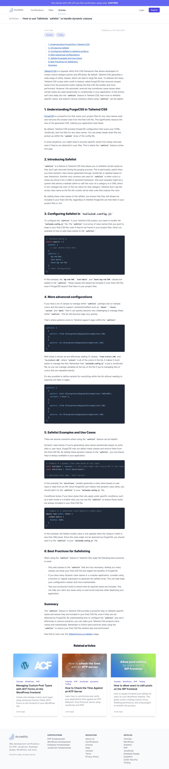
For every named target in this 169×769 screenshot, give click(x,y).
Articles (62, 10)
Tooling (60, 35)
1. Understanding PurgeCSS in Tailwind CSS (68, 44)
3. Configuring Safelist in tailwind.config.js (68, 51)
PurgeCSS (49, 116)
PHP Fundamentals (56, 739)
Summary (52, 65)
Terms (88, 753)
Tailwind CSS (50, 71)
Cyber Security (131, 759)
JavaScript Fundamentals (59, 747)
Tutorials (49, 35)
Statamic (128, 745)
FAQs (51, 10)
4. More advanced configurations (64, 55)
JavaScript (84, 681)
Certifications (37, 10)
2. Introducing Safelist (58, 48)
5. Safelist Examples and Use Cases (65, 58)
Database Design (132, 753)
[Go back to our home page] (17, 10)
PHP (38, 681)
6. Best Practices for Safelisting (63, 61)
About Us (89, 739)
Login (141, 10)
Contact (89, 750)
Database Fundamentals (58, 745)
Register (154, 10)
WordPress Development (59, 742)
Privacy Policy (92, 756)
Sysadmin (94, 681)
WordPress (30, 681)
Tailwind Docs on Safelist (80, 634)
